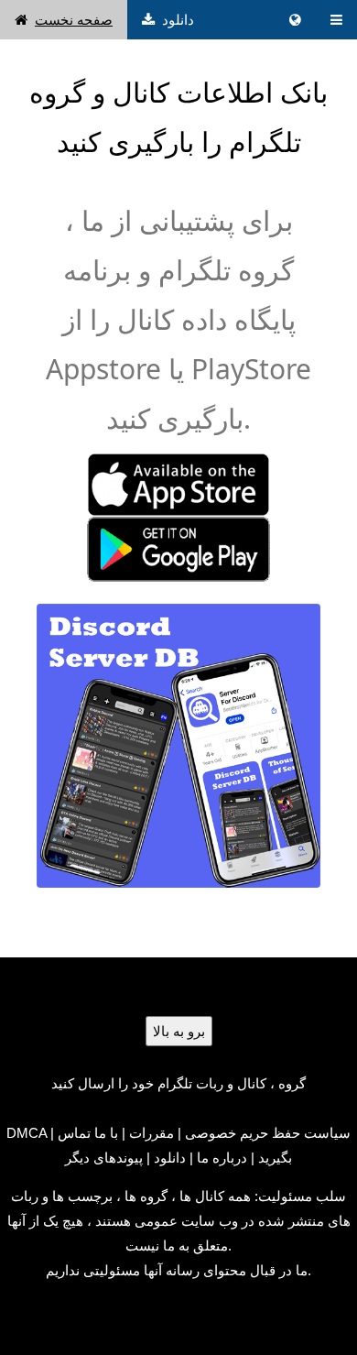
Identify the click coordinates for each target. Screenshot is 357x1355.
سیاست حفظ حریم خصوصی (268, 1133)
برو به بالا (179, 1031)
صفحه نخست (74, 19)
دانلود (178, 19)
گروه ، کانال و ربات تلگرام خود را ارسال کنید (178, 1083)
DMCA (26, 1133)
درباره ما (222, 1157)
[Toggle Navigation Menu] (336, 19)
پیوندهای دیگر (104, 1157)
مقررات (151, 1133)
